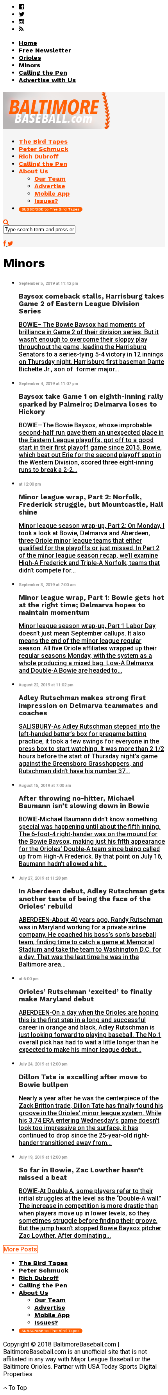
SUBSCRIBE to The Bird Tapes (50, 209)
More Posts (20, 1249)
